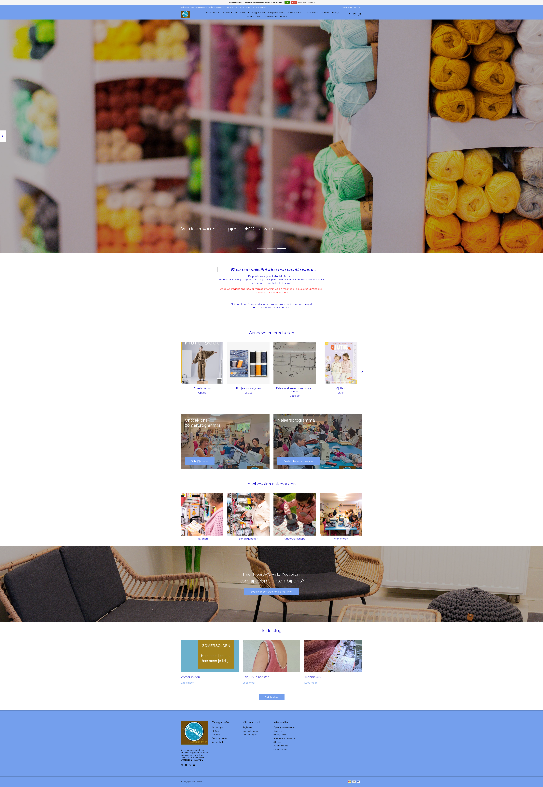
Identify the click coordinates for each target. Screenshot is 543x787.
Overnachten (253, 16)
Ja (287, 2)
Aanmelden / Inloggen (352, 7)
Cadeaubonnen (294, 12)
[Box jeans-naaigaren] (248, 363)
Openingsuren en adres (284, 727)
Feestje (335, 12)
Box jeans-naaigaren (248, 388)
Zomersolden (190, 677)
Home (199, 12)
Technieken (312, 677)
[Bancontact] (358, 781)
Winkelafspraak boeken (276, 16)
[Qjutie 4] (341, 363)
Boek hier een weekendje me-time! (271, 591)
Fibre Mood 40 (202, 388)
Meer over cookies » (306, 2)
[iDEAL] (349, 781)
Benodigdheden (256, 12)
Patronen (240, 12)
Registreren (248, 727)
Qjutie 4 (340, 388)
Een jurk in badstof (256, 677)
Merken (325, 12)
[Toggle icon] (349, 14)
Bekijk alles (271, 697)
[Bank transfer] (354, 781)
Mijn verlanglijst (250, 734)
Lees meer (187, 682)
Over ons (277, 731)
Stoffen (215, 731)
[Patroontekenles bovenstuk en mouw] (294, 363)
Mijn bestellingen (250, 731)
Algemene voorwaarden (284, 738)
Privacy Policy (279, 734)
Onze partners (280, 749)
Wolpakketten (275, 12)
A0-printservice (280, 745)
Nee (294, 2)
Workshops (341, 538)
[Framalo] (185, 14)
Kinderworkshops (294, 538)
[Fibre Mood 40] (202, 363)
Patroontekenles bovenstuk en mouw (294, 390)
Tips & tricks (311, 12)
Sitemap (277, 742)
